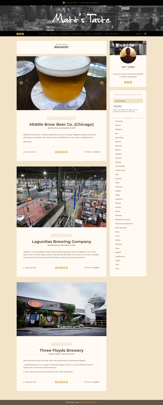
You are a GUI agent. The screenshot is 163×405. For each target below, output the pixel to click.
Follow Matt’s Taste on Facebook (81, 3)
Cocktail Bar (120, 166)
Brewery (63, 118)
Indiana (67, 344)
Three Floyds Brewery (61, 350)
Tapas (117, 261)
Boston (53, 33)
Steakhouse (120, 256)
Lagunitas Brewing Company (61, 241)
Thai (117, 265)
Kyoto (88, 33)
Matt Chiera (54, 128)
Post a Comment (93, 152)
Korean (118, 207)
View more (61, 309)
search (139, 34)
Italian (117, 195)
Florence (64, 33)
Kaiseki (118, 203)
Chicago (43, 33)
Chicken (118, 162)
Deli (116, 174)
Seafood (118, 244)
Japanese (119, 199)
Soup (117, 248)
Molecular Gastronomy (124, 224)
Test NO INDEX (111, 33)
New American (121, 228)
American (119, 121)
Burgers (118, 154)
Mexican (118, 215)
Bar (116, 133)
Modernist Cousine (122, 220)
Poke (117, 236)
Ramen (118, 240)
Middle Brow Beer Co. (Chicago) (61, 124)
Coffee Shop (120, 170)
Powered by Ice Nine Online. (88, 402)
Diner (117, 183)
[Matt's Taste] (81, 17)
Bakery (118, 125)
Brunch (118, 150)
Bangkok (98, 33)
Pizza (72, 118)
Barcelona (77, 33)
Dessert (118, 179)
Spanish (118, 252)
